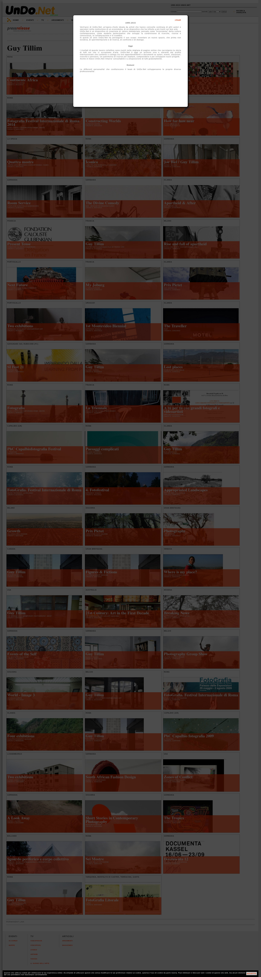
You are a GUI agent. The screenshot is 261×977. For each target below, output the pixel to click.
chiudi (178, 20)
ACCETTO (251, 973)
